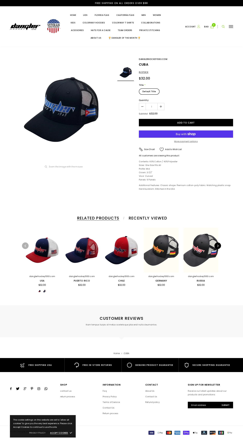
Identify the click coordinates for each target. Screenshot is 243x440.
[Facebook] (11, 388)
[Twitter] (17, 388)
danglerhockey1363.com (153, 59)
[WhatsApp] (45, 388)
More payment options (186, 141)
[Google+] (25, 388)
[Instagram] (38, 388)
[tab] (97, 218)
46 (140, 155)
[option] (61, 109)
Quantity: (144, 100)
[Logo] (35, 26)
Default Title (149, 91)
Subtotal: (143, 113)
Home (117, 353)
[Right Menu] (231, 26)
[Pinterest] (32, 388)
